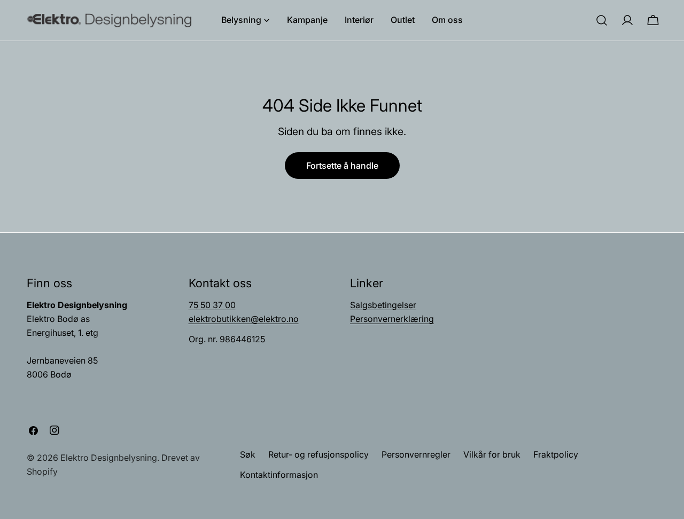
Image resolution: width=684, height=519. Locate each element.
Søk (247, 454)
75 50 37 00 (212, 305)
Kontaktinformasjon (279, 474)
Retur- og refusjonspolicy (318, 454)
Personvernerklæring (392, 318)
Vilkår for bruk (491, 454)
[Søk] (601, 20)
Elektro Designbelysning (108, 457)
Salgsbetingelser (383, 305)
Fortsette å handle (342, 165)
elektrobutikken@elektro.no (244, 318)
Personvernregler (416, 454)
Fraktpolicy (555, 454)
